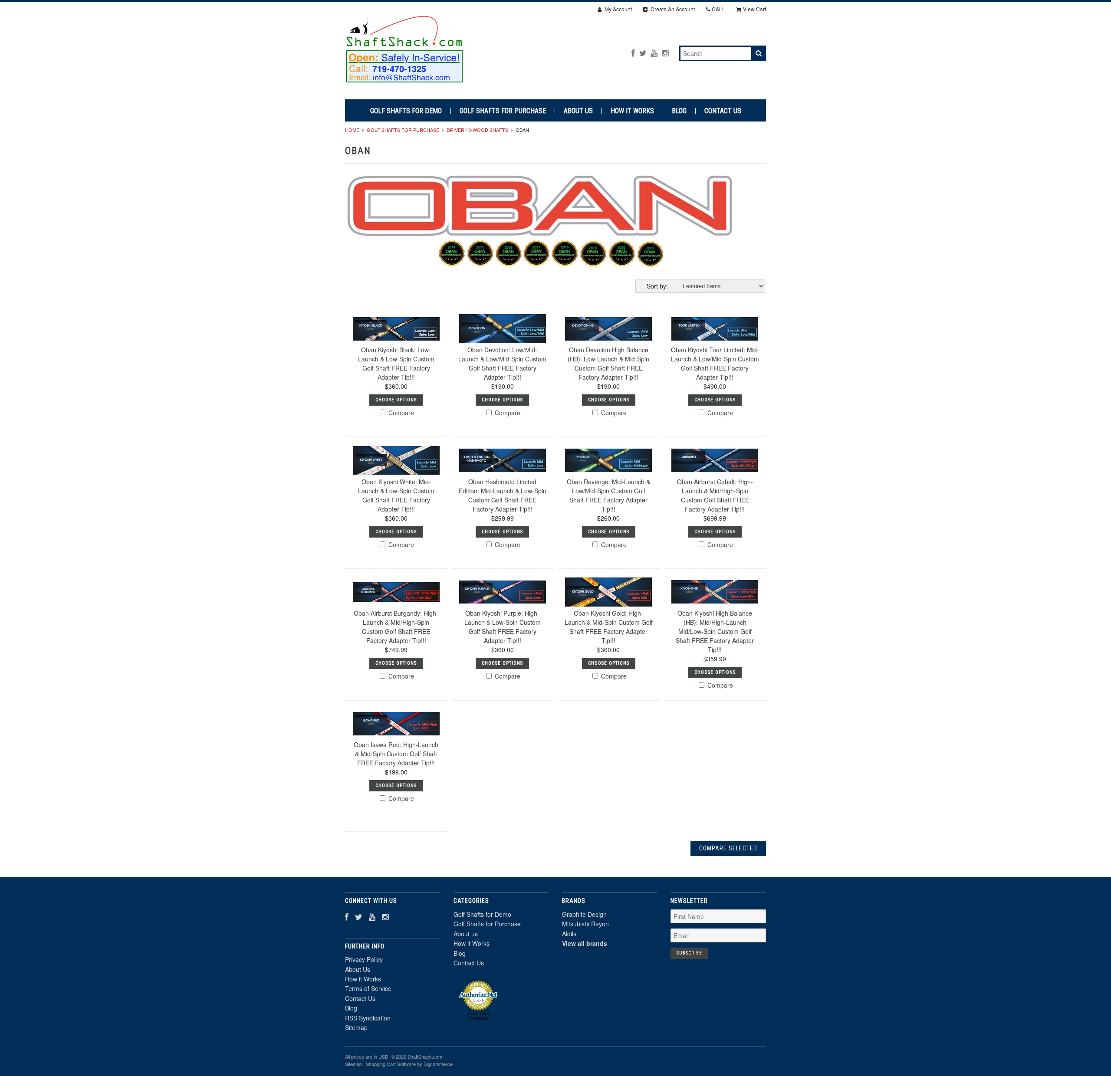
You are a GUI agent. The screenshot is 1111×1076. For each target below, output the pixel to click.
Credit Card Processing (478, 1016)
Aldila (569, 933)
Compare (400, 412)
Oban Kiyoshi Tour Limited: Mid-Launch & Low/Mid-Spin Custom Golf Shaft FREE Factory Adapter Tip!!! (715, 363)
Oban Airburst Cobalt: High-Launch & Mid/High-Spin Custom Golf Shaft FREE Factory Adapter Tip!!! (715, 495)
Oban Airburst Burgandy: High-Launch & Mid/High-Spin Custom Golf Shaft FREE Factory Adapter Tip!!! (396, 627)
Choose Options (396, 400)
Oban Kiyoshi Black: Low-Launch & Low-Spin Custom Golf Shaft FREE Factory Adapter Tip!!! (396, 363)
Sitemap (356, 1027)
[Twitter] (643, 52)
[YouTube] (654, 52)
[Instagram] (665, 52)
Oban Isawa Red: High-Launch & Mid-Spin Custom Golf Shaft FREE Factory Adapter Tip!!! (396, 753)
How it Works (632, 111)
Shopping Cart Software (391, 1063)
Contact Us (722, 111)
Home (352, 129)
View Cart (754, 9)
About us (578, 111)
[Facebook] (633, 52)
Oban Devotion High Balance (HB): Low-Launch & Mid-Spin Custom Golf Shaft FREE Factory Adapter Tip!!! (608, 363)
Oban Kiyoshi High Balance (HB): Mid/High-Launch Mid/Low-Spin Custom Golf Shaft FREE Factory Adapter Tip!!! (715, 631)
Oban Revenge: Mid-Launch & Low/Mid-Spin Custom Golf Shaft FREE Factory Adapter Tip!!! (608, 495)
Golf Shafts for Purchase (503, 111)
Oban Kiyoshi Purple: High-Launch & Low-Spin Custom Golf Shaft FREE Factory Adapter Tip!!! (502, 627)
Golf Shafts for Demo (406, 111)
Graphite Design (584, 914)
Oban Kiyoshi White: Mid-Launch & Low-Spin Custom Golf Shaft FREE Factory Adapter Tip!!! (396, 495)
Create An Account (672, 9)
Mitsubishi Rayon (585, 923)
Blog (679, 111)
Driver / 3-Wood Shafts (477, 129)
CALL (718, 9)
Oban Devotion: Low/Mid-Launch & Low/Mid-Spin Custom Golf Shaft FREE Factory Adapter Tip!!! (502, 363)
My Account (617, 9)
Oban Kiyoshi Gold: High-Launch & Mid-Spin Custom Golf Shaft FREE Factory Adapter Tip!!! (609, 627)
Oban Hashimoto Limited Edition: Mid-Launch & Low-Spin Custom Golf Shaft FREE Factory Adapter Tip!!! (502, 495)
